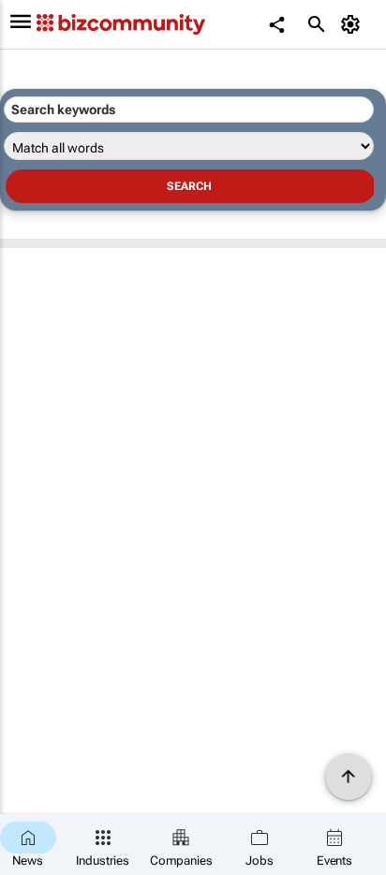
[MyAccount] (353, 24)
